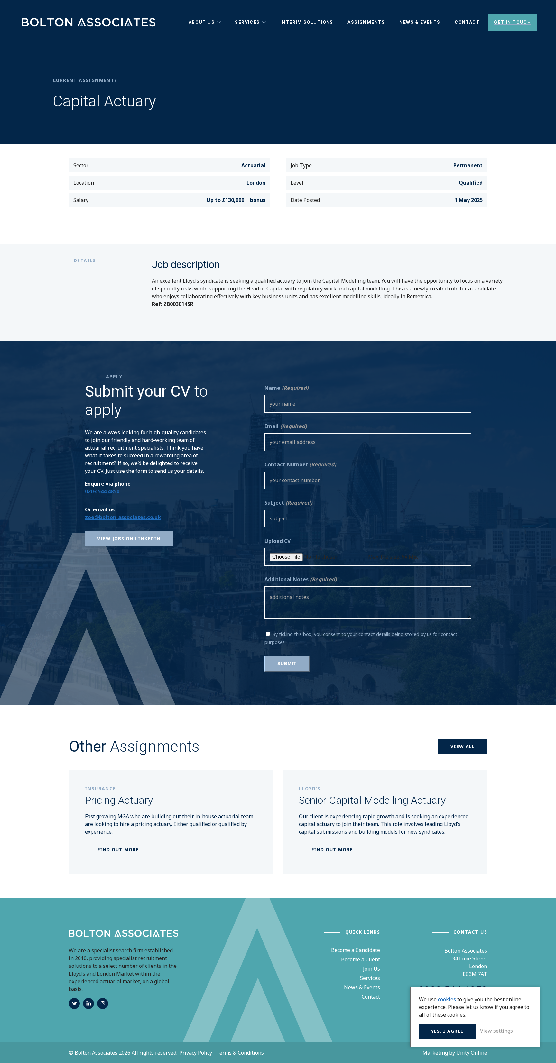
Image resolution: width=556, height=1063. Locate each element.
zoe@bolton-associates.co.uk (123, 517)
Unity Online (471, 1052)
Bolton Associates (88, 22)
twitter (74, 1003)
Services (370, 978)
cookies (447, 999)
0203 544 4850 (102, 491)
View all (462, 746)
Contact (371, 996)
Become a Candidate (355, 950)
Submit (287, 663)
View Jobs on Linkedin (129, 539)
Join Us (371, 968)
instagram (102, 1003)
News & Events (362, 987)
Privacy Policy (195, 1052)
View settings (496, 1030)
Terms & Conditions (240, 1052)
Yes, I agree (447, 1031)
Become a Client (360, 959)
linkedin (88, 1003)
